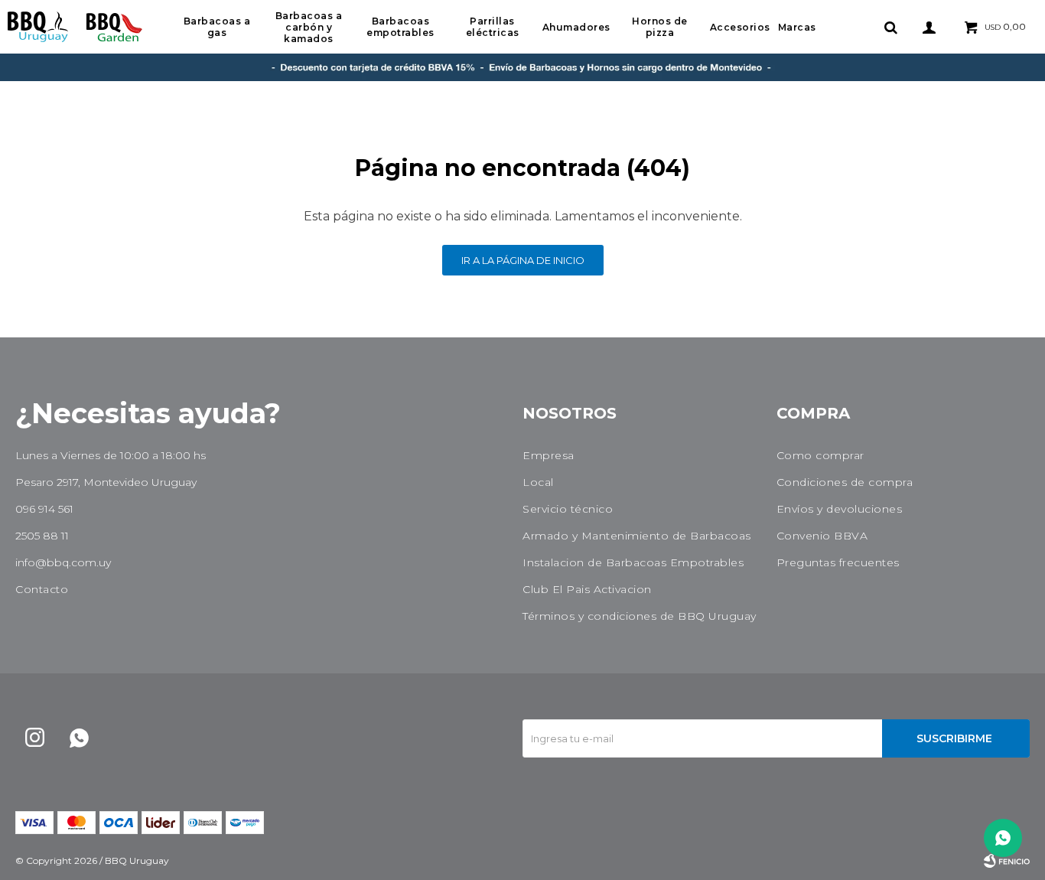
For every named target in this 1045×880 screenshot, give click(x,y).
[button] (890, 27)
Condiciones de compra (844, 482)
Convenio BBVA (822, 536)
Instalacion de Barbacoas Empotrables (633, 562)
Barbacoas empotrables (400, 26)
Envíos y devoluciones (839, 509)
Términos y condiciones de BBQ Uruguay (639, 616)
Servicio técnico (567, 509)
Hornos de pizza (660, 26)
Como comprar (820, 455)
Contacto (41, 589)
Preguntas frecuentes (838, 562)
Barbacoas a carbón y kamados (309, 27)
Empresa (548, 455)
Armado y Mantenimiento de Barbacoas (636, 536)
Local (538, 482)
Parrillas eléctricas (492, 26)
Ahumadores (576, 27)
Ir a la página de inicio (522, 260)
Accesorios (740, 27)
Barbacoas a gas (217, 26)
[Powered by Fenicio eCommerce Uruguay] (1007, 860)
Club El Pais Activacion (587, 589)
